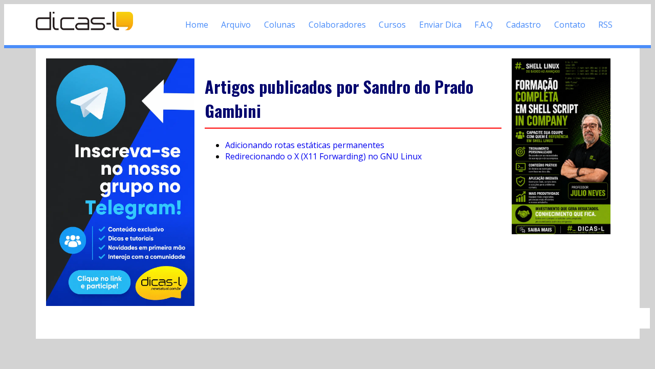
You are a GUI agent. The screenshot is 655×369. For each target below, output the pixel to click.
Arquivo (236, 24)
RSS (605, 24)
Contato (569, 24)
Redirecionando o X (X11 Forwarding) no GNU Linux (323, 156)
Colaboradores (337, 24)
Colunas (279, 24)
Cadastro (523, 24)
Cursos (392, 24)
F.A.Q (483, 24)
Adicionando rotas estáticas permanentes (304, 145)
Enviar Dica (440, 24)
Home (196, 24)
